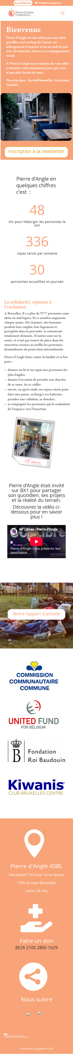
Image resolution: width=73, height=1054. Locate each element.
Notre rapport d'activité (36, 614)
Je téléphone (24, 3)
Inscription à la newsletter (36, 151)
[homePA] (36, 140)
